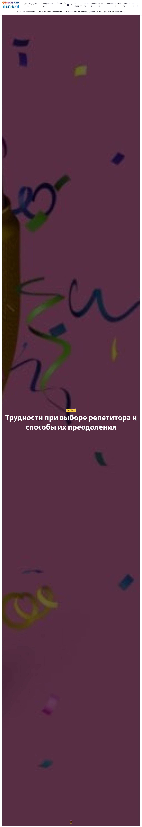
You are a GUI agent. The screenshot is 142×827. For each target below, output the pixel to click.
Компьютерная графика (50, 11)
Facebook (68, 5)
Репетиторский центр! (76, 11)
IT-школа (11, 4)
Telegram (61, 3)
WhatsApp (64, 3)
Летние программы (113, 11)
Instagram (71, 5)
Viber (58, 3)
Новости (71, 410)
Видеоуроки (96, 11)
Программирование (26, 11)
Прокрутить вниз (71, 822)
